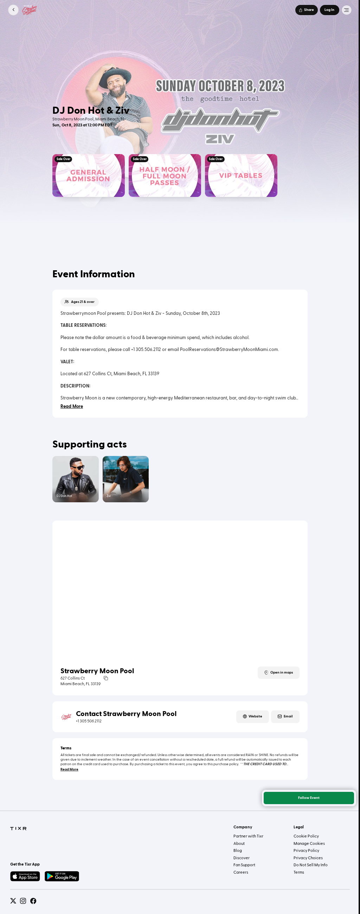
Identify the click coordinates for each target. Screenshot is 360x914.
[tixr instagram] (23, 901)
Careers (240, 872)
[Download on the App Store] (25, 876)
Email (288, 716)
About (239, 844)
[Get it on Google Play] (61, 876)
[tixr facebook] (33, 901)
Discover (241, 858)
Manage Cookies (309, 844)
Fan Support (244, 865)
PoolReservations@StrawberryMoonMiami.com (229, 349)
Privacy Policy (306, 851)
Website (255, 716)
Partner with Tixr (248, 836)
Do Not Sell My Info (311, 865)
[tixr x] (13, 901)
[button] (13, 10)
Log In (329, 10)
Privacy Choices (308, 858)
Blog (237, 851)
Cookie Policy (306, 836)
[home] (18, 829)
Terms (299, 872)
